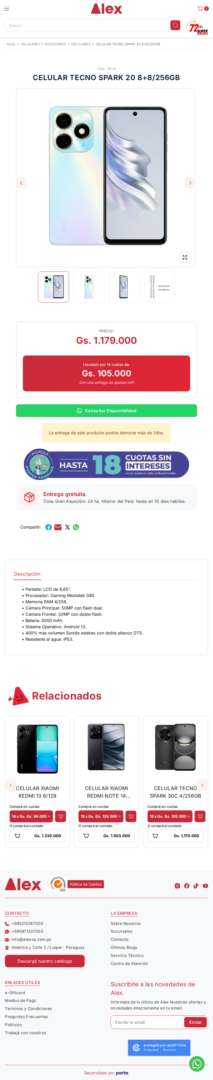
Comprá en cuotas (25, 807)
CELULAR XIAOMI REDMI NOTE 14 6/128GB (106, 792)
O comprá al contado (27, 826)
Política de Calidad (86, 884)
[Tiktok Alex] (196, 884)
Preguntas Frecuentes (26, 1016)
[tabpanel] (106, 614)
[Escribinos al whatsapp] (197, 1064)
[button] (6, 8)
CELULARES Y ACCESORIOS (43, 44)
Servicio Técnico (127, 955)
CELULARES (80, 44)
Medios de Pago (20, 1000)
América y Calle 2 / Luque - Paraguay (48, 947)
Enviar (195, 1022)
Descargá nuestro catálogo (44, 961)
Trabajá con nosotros (25, 1032)
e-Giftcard (15, 992)
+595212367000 (27, 923)
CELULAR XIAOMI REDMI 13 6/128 (37, 792)
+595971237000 (27, 931)
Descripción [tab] (27, 574)
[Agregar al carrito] (60, 816)
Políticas (13, 1024)
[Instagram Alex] (177, 884)
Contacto (120, 939)
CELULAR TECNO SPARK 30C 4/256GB (175, 792)
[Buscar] (175, 25)
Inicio (11, 44)
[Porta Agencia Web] (122, 1073)
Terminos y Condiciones (28, 1008)
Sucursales (121, 931)
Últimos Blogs (124, 947)
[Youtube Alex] (205, 884)
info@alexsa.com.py (31, 939)
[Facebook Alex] (186, 884)
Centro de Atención (129, 963)
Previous (21, 183)
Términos (169, 1050)
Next (190, 183)
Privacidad (151, 1050)
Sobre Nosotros (126, 923)
